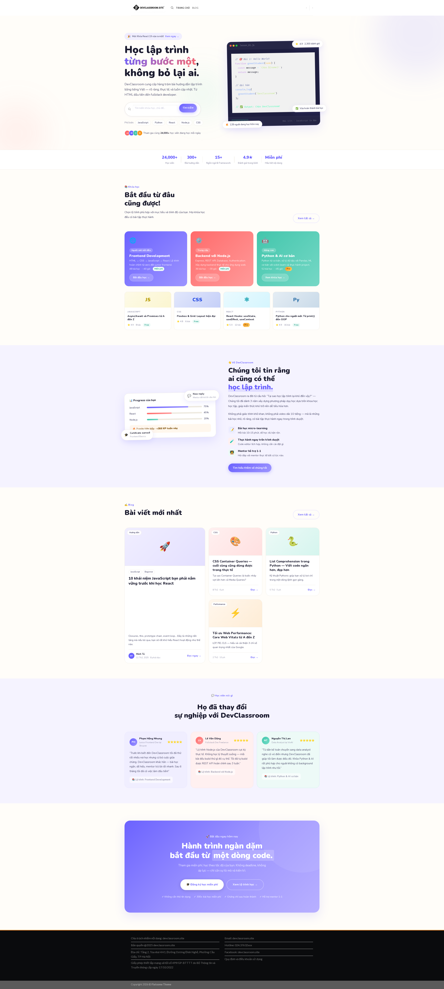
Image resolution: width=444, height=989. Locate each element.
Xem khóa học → (275, 277)
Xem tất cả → (306, 218)
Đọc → (254, 589)
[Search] (172, 8)
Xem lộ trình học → (245, 884)
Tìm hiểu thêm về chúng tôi (250, 468)
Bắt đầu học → (141, 277)
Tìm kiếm (188, 108)
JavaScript (143, 122)
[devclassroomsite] (148, 8)
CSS (198, 122)
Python (158, 122)
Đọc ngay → (194, 655)
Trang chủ (183, 7)
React (172, 122)
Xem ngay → (172, 36)
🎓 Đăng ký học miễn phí (202, 884)
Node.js (186, 122)
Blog (195, 7)
